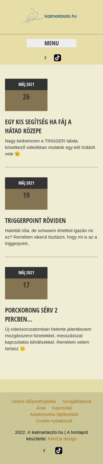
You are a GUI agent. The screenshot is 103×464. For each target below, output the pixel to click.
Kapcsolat (62, 407)
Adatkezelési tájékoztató (54, 414)
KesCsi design (62, 438)
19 (26, 195)
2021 (30, 84)
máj (22, 84)
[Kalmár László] (51, 22)
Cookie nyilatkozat (54, 420)
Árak (41, 407)
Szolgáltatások (77, 401)
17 (26, 285)
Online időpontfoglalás (34, 401)
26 (26, 96)
